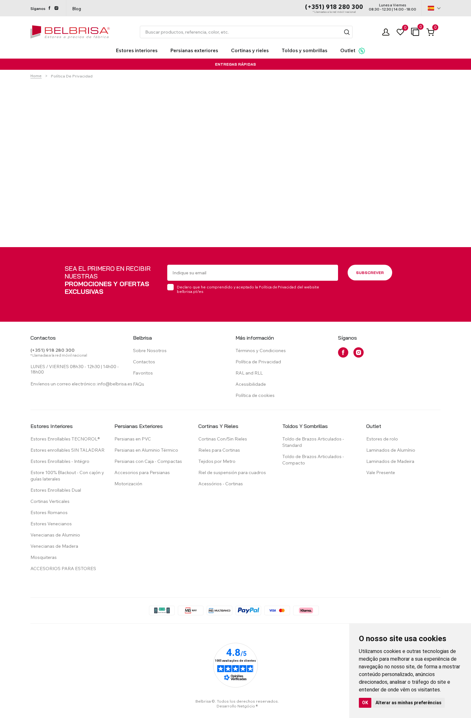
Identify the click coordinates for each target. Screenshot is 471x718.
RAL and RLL (249, 373)
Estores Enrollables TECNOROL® (65, 439)
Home (36, 75)
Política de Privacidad (277, 287)
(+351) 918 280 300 (334, 7)
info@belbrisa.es (114, 384)
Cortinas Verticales (50, 501)
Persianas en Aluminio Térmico (146, 450)
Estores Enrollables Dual (55, 490)
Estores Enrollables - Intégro (59, 461)
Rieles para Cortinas (219, 450)
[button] (347, 32)
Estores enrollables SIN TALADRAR (67, 450)
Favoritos (143, 373)
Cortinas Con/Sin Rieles (222, 439)
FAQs (138, 384)
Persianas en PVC (132, 439)
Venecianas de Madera (54, 546)
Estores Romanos (49, 512)
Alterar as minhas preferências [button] (409, 702)
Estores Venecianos (51, 524)
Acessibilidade (251, 384)
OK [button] (365, 702)
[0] (400, 32)
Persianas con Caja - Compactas (148, 461)
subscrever (370, 272)
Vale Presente (380, 472)
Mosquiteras (43, 557)
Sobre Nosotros (150, 350)
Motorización (128, 484)
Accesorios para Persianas (142, 472)
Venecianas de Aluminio (55, 535)
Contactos (144, 362)
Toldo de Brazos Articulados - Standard (313, 442)
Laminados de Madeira (390, 461)
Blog (76, 8)
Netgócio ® (247, 706)
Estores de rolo (382, 439)
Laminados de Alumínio (390, 450)
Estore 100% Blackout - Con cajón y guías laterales (67, 476)
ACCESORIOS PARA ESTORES (63, 568)
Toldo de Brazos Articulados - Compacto (313, 460)
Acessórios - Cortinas (220, 484)
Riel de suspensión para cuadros (232, 472)
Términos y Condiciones (261, 350)
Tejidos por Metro (217, 461)
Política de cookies (255, 395)
